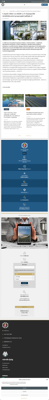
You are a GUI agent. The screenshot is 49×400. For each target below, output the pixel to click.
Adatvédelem (5, 345)
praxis (28, 109)
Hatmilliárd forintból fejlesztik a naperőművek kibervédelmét (35, 113)
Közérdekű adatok (6, 347)
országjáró (6, 109)
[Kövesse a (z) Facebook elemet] (2, 1)
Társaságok (17, 276)
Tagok (16, 274)
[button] (47, 379)
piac (8, 18)
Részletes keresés (24, 285)
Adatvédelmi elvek (6, 369)
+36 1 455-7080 (8, 334)
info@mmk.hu (6, 330)
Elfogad (24, 388)
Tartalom (17, 279)
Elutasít (24, 391)
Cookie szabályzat (24, 398)
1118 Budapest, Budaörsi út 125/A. (13, 338)
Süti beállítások (24, 395)
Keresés (24, 283)
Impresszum (4, 365)
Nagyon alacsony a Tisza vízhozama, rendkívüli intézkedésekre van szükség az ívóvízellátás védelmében (12, 115)
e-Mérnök (45, 4)
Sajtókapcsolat (5, 363)
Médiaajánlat (5, 367)
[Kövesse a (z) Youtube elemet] (4, 1)
